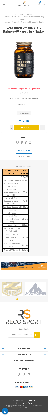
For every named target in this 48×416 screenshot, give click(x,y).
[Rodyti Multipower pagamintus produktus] (35, 289)
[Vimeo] (24, 374)
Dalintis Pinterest (26, 142)
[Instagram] (29, 375)
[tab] (24, 151)
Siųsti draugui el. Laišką (30, 142)
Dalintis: (24, 137)
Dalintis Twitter (17, 142)
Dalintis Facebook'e (22, 142)
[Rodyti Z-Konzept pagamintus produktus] (12, 289)
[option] (12, 289)
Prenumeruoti (37, 335)
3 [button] (19, 299)
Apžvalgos (24, 157)
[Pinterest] (19, 375)
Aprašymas (24, 150)
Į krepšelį (26, 127)
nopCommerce (29, 400)
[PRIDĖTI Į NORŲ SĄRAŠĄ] (42, 127)
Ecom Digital (27, 403)
